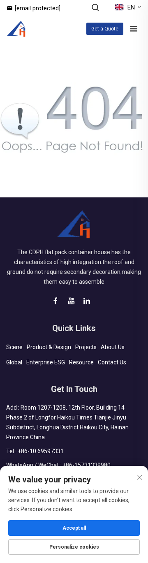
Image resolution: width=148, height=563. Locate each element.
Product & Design (49, 347)
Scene (14, 347)
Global (14, 362)
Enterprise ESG (45, 362)
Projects (86, 347)
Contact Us (112, 362)
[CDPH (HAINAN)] (16, 29)
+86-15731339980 (86, 465)
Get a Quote (104, 29)
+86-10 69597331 (41, 451)
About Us (113, 347)
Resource (81, 362)
